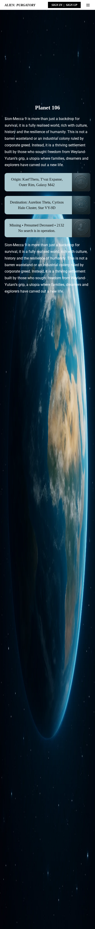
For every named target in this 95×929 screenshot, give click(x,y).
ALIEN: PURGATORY (20, 5)
